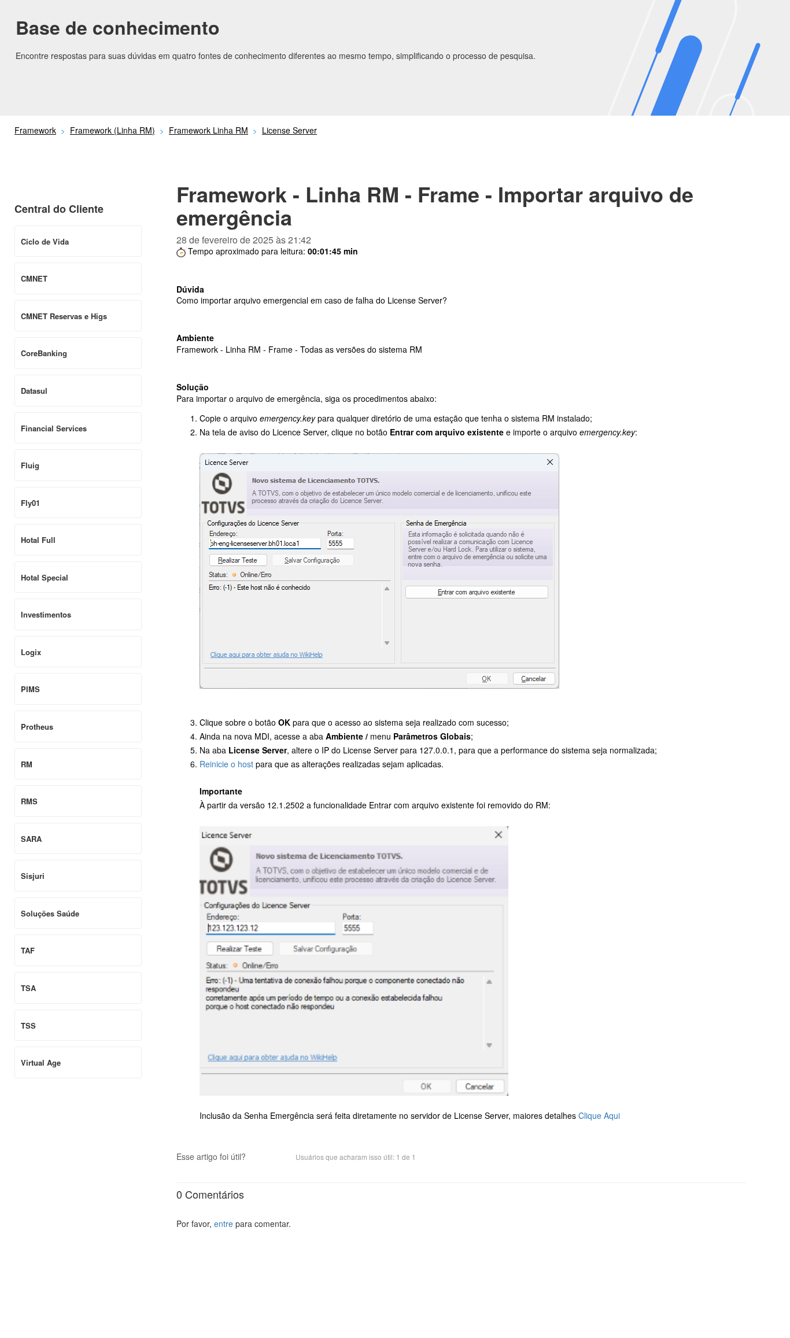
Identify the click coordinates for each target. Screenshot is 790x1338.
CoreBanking (44, 353)
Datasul (34, 390)
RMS (29, 801)
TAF (28, 950)
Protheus (37, 726)
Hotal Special (44, 577)
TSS (28, 1025)
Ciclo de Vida (45, 241)
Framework (35, 130)
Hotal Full (38, 539)
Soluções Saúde (50, 913)
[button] (260, 1157)
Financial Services (54, 428)
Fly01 (30, 502)
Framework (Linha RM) (112, 130)
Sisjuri (33, 875)
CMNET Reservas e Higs (64, 316)
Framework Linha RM (208, 130)
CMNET (34, 278)
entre (223, 1223)
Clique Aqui (600, 1115)
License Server (289, 130)
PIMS (30, 688)
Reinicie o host (226, 764)
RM (26, 764)
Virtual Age (41, 1062)
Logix (31, 651)
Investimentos (46, 614)
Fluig (30, 465)
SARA (31, 838)
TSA (28, 987)
